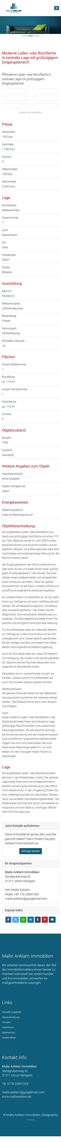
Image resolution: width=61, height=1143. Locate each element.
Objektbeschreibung (18, 526)
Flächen (8, 357)
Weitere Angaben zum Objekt (25, 466)
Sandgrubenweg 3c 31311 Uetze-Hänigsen (19, 1071)
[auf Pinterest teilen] (45, 920)
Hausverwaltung (10, 1017)
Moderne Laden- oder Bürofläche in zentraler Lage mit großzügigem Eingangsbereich (30, 57)
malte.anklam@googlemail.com (23, 1092)
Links (7, 1002)
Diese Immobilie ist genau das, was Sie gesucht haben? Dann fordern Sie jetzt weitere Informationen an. (30, 839)
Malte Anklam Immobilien (27, 956)
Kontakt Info (14, 1057)
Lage (6, 197)
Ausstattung (12, 283)
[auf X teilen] (15, 920)
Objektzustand (14, 430)
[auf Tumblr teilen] (38, 920)
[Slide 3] (36, 36)
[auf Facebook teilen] (8, 920)
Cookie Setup (9, 1037)
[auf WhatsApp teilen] (23, 920)
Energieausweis (15, 502)
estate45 (30, 1120)
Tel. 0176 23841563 (15, 1083)
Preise (7, 124)
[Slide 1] (24, 36)
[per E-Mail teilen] (52, 920)
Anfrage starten (30, 851)
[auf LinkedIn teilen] (30, 920)
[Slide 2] (30, 36)
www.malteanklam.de (16, 1096)
